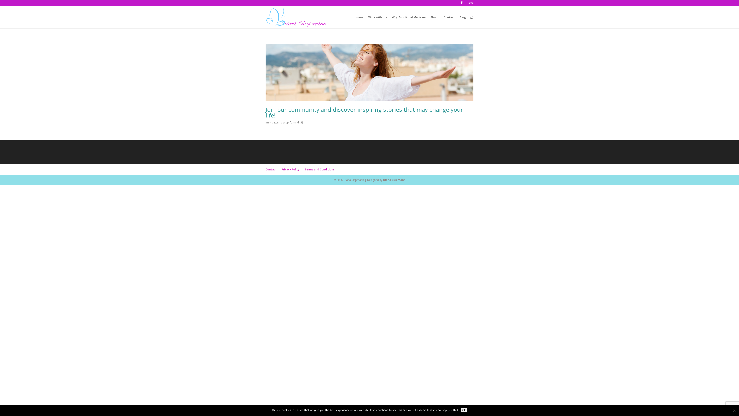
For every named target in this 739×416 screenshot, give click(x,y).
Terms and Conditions (319, 169)
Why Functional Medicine (409, 17)
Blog (463, 17)
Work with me (377, 17)
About (435, 17)
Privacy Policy (290, 169)
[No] (734, 411)
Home (470, 3)
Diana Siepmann (394, 180)
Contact (449, 17)
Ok (464, 410)
